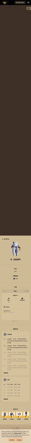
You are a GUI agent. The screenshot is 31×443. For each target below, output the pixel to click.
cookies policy (18, 433)
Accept (19, 440)
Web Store (21, 2)
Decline (12, 440)
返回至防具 (6, 239)
